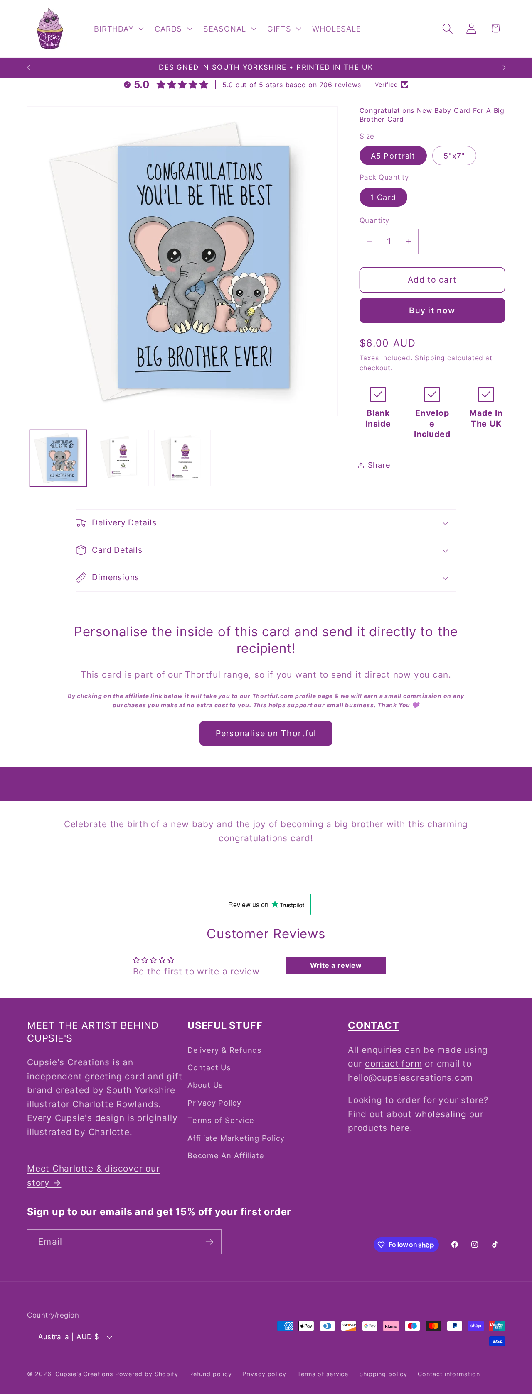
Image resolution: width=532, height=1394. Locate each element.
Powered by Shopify (146, 1373)
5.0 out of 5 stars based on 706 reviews (291, 85)
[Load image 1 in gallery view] (58, 458)
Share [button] (379, 464)
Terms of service (323, 1373)
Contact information (449, 1373)
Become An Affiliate (225, 1155)
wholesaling (441, 1114)
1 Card (384, 197)
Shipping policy (383, 1373)
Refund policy (210, 1373)
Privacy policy (264, 1373)
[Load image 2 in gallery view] (120, 458)
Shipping (430, 358)
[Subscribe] (209, 1242)
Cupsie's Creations (84, 1373)
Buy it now (432, 310)
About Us (205, 1084)
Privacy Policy (214, 1102)
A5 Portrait (393, 155)
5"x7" (454, 155)
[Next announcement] (504, 68)
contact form (393, 1063)
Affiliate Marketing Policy (236, 1138)
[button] (118, 28)
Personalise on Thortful (266, 733)
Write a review (336, 965)
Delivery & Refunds (224, 1050)
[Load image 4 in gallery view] (182, 458)
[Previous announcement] (28, 68)
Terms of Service (220, 1120)
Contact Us (209, 1067)
